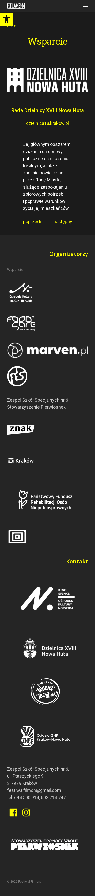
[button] (6, 19)
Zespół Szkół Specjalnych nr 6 (37, 400)
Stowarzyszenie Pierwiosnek (36, 407)
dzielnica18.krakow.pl (47, 123)
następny (60, 221)
